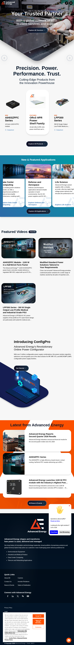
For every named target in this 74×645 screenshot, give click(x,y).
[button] (68, 640)
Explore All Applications (37, 211)
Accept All (38, 616)
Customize (38, 627)
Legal (5, 611)
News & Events (9, 585)
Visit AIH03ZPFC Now (36, 30)
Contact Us (7, 581)
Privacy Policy (8, 607)
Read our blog (55, 521)
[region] (24, 627)
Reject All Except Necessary (38, 621)
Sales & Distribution (24, 585)
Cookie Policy (13, 638)
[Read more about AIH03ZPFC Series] (14, 464)
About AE (7, 578)
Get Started (20, 368)
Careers (20, 578)
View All (32, 232)
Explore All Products (36, 144)
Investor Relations (23, 581)
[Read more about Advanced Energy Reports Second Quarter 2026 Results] (14, 440)
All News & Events (35, 503)
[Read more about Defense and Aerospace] (38, 171)
